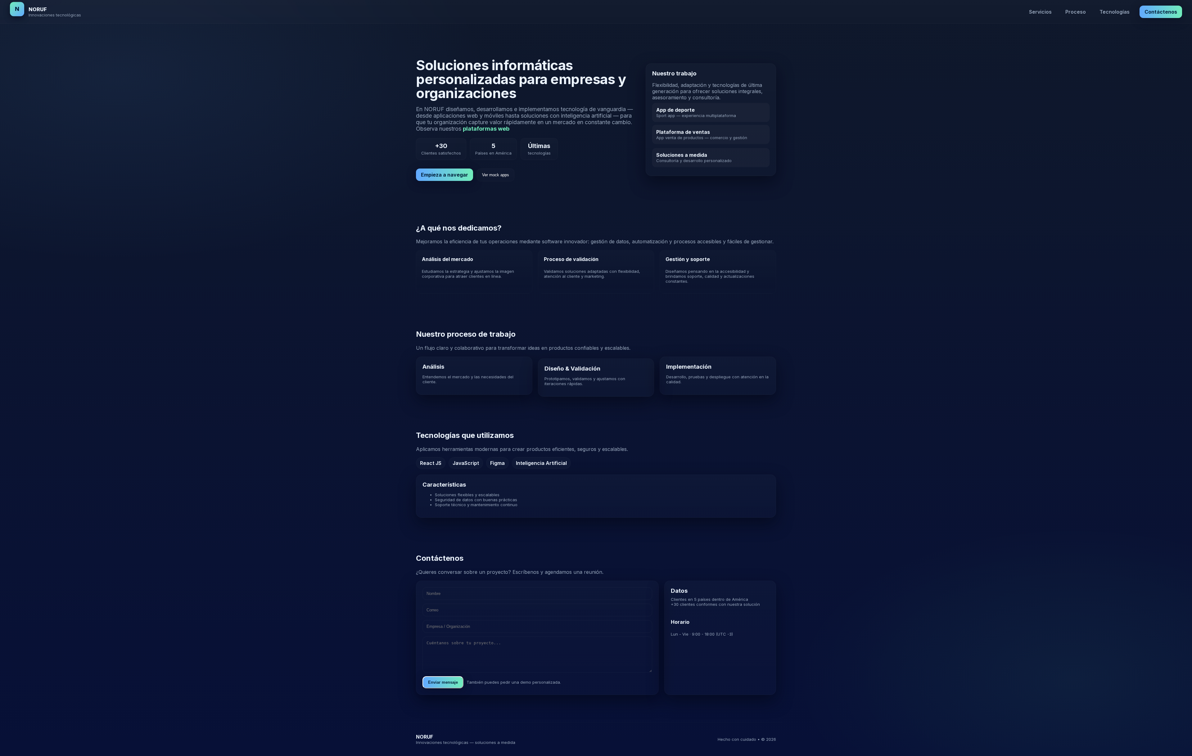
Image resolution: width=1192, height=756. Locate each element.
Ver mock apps (495, 175)
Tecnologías (1114, 12)
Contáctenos (1161, 12)
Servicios (1040, 12)
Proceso (1075, 12)
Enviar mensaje (443, 682)
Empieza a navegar (444, 175)
